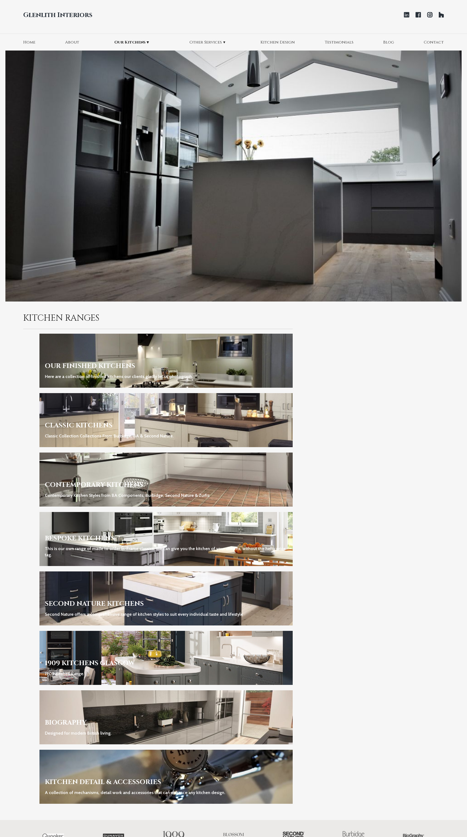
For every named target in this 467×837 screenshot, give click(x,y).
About (72, 42)
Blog (388, 42)
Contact (434, 42)
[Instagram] (429, 15)
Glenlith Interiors (57, 15)
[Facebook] (418, 15)
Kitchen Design (278, 42)
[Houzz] (441, 15)
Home (29, 42)
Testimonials (339, 42)
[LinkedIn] (406, 15)
